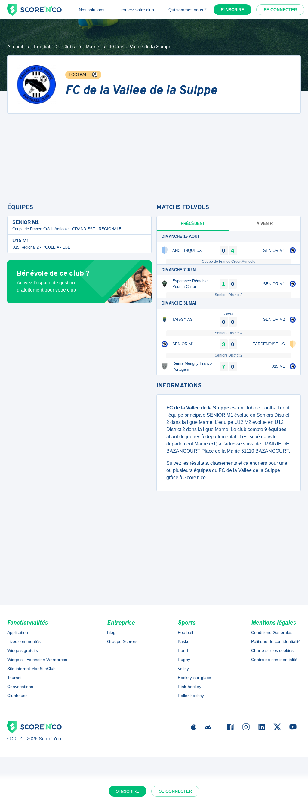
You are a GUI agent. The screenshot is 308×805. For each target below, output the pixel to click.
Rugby (184, 659)
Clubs (68, 46)
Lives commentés (24, 641)
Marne (92, 46)
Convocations (20, 686)
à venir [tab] (265, 223)
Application (17, 632)
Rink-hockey (189, 686)
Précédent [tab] (193, 223)
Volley (183, 668)
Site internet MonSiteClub (31, 668)
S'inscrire (232, 9)
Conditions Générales (271, 632)
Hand (183, 650)
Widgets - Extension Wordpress (37, 659)
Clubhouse (17, 695)
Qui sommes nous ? (187, 9)
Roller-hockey (191, 695)
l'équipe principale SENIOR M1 (199, 415)
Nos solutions (91, 9)
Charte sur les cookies (272, 650)
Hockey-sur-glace (194, 677)
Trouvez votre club (136, 9)
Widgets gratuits (22, 650)
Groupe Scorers (122, 641)
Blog (111, 632)
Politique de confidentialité (276, 641)
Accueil (15, 46)
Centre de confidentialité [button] (274, 659)
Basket (184, 641)
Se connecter (280, 9)
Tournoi (14, 677)
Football (42, 46)
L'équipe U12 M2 (233, 422)
